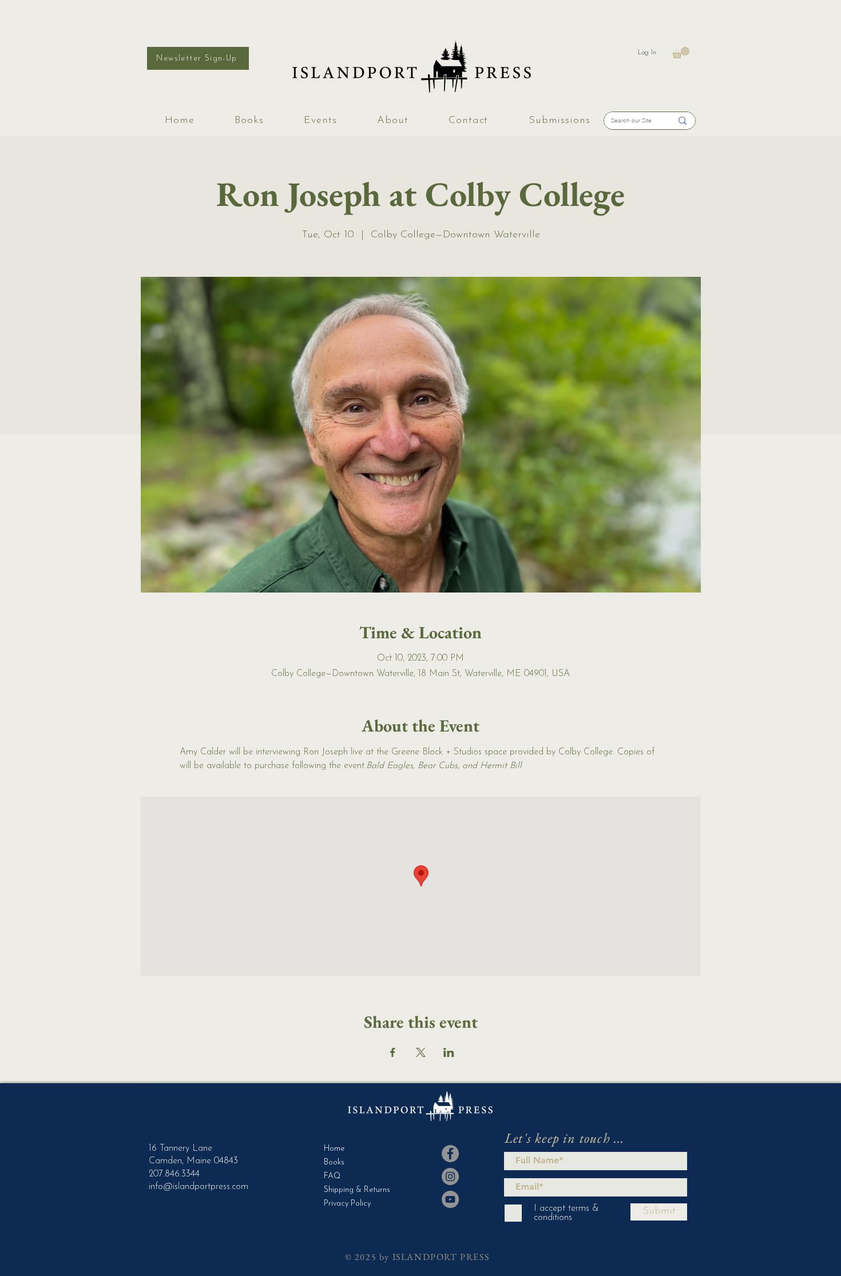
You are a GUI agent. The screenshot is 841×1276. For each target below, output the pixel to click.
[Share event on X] (420, 1052)
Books (334, 1162)
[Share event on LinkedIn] (448, 1052)
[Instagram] (450, 1176)
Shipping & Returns (352, 1190)
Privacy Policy (347, 1203)
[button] (680, 52)
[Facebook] (450, 1153)
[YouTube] (450, 1199)
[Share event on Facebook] (392, 1052)
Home (334, 1148)
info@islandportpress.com (198, 1186)
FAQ (332, 1176)
